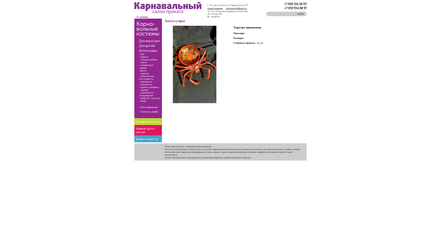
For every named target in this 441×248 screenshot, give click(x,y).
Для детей (147, 45)
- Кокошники (145, 84)
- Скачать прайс (149, 111)
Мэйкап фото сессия (145, 130)
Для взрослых (149, 40)
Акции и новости (147, 139)
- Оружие (143, 90)
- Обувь (142, 101)
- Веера (143, 67)
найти (300, 13)
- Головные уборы (148, 59)
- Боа (141, 54)
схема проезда (215, 8)
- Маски (143, 62)
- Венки (143, 70)
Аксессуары (148, 50)
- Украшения (145, 81)
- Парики (143, 56)
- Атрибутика (146, 65)
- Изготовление (148, 107)
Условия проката (147, 122)
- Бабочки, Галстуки (149, 98)
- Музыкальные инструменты (146, 77)
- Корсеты (144, 73)
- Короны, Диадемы (149, 87)
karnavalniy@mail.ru (236, 8)
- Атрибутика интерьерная (146, 94)
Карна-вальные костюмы (147, 28)
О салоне (142, 17)
